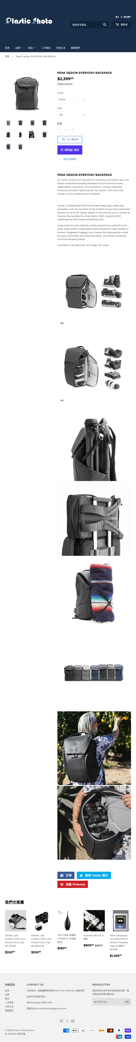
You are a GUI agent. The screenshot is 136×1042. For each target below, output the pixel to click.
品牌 (18, 47)
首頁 (7, 47)
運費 (70, 84)
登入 (117, 17)
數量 (59, 123)
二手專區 (45, 47)
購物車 (124, 24)
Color (60, 92)
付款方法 (60, 47)
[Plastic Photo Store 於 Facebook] (61, 1021)
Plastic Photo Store (23, 1030)
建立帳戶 (127, 17)
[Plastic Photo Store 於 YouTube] (73, 1021)
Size (59, 108)
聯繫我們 (75, 47)
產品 (31, 47)
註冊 (127, 1002)
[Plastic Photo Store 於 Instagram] (67, 1021)
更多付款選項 (69, 159)
